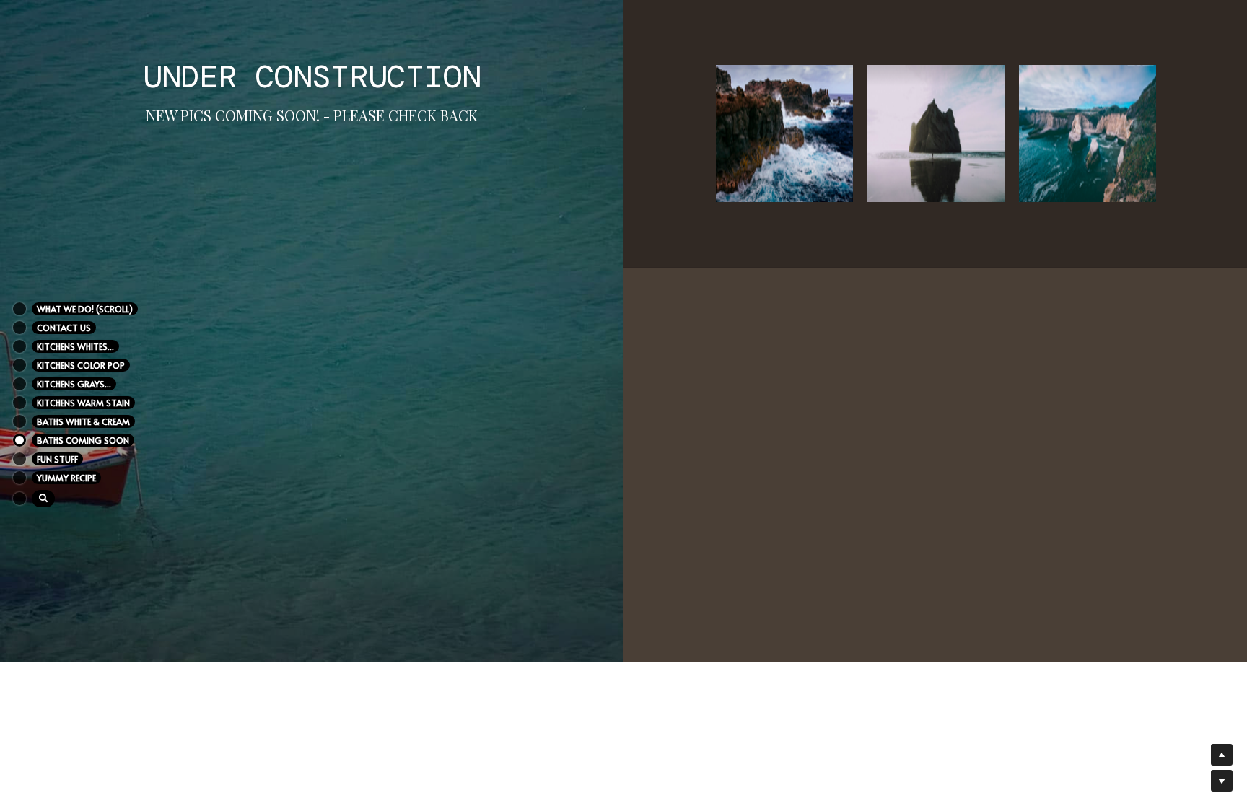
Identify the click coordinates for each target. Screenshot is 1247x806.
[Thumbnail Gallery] (784, 133)
